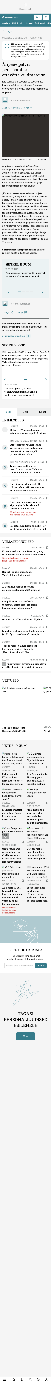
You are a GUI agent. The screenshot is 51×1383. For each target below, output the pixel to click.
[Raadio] (22, 1379)
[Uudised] (13, 1379)
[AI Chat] (38, 1379)
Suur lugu (7, 880)
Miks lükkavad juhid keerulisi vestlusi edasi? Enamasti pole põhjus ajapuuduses (38, 816)
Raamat (6, 568)
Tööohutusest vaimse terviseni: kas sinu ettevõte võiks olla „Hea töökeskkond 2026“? (20, 649)
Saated (6, 660)
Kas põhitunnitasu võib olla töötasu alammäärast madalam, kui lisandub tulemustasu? (28, 487)
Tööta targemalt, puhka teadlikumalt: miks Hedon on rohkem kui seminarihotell (20, 391)
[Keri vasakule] (5, 379)
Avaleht (6, 23)
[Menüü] (4, 1379)
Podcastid (40, 23)
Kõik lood (17, 23)
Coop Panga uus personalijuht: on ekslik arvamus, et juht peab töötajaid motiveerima (12, 855)
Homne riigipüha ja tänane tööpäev (22, 619)
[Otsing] (30, 1379)
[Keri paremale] (46, 379)
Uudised (14, 426)
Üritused (28, 23)
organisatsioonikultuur (13, 336)
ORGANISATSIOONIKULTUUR (15, 38)
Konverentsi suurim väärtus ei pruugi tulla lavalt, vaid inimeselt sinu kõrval (25, 505)
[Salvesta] (47, 426)
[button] (19, 965)
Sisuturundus (22, 441)
